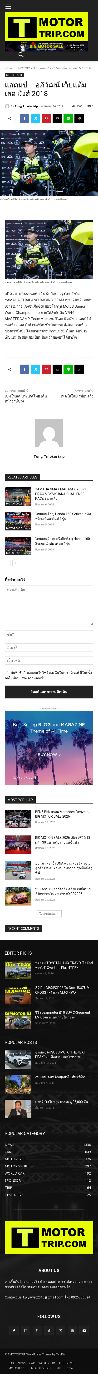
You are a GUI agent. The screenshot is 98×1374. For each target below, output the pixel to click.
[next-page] (15, 563)
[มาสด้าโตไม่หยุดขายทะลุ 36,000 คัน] (18, 1109)
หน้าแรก (10, 68)
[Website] (72, 1330)
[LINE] (68, 118)
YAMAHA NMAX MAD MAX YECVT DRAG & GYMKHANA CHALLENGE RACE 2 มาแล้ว (61, 493)
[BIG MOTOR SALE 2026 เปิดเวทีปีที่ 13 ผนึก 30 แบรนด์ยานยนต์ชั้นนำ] (18, 844)
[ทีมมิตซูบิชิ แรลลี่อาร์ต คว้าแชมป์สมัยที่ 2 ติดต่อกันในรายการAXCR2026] (18, 896)
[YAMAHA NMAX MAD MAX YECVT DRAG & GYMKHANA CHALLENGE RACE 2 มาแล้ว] (18, 496)
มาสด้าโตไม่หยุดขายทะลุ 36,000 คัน (61, 1102)
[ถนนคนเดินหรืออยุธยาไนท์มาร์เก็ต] (18, 1084)
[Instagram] (25, 1330)
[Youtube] (84, 1330)
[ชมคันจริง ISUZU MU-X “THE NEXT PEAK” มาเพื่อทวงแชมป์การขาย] (18, 1059)
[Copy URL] (79, 118)
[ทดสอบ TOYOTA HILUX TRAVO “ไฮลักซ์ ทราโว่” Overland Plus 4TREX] (18, 970)
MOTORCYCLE (27, 68)
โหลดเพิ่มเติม (47, 914)
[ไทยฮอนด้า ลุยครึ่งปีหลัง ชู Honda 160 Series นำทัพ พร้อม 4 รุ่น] (18, 546)
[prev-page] (8, 563)
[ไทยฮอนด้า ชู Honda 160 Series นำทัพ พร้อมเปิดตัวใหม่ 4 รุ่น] (18, 521)
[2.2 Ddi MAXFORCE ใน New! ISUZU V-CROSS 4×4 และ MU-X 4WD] (18, 995)
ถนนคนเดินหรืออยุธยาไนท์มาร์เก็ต (60, 1077)
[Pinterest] (46, 118)
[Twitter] (35, 118)
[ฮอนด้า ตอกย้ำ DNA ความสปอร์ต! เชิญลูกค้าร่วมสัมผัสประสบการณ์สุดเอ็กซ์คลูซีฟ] (18, 870)
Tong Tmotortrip (26, 106)
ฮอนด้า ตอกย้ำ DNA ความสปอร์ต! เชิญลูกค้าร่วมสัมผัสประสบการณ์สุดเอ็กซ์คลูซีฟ (64, 868)
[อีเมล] (57, 118)
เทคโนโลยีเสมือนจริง (77, 396)
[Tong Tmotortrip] (8, 106)
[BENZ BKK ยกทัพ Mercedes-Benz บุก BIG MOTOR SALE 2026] (18, 819)
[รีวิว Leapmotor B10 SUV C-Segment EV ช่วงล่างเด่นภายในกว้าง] (18, 1019)
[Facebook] (24, 118)
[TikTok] (49, 1330)
